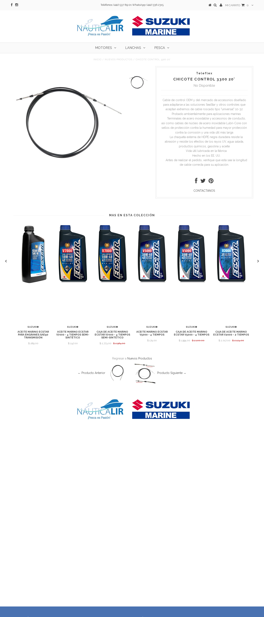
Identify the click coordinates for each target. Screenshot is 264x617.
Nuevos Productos (118, 59)
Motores (103, 48)
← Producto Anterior (91, 373)
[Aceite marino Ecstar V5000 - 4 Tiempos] (152, 283)
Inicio (97, 59)
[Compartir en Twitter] (203, 181)
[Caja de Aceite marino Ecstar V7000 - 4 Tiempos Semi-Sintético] (112, 283)
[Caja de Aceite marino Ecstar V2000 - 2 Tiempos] (231, 283)
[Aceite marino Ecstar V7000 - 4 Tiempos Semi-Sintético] (73, 283)
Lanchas (133, 48)
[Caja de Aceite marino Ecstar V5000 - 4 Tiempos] (191, 283)
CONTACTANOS (204, 190)
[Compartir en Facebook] (196, 181)
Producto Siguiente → (171, 373)
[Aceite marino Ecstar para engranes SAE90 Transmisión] (33, 283)
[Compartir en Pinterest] (211, 181)
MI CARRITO (237, 5)
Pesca (159, 48)
